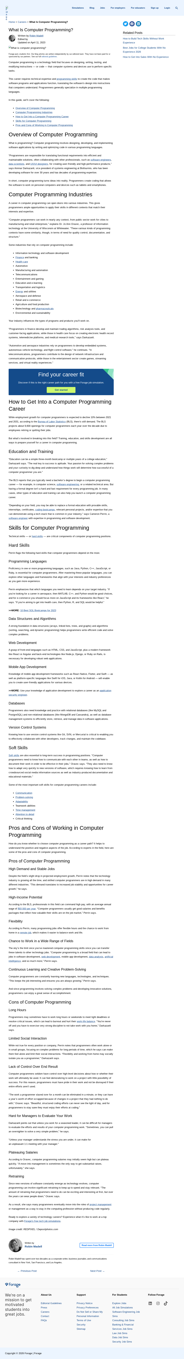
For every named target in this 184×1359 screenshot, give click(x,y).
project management (100, 1204)
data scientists (16, 164)
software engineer (18, 518)
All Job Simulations (122, 1307)
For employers (118, 8)
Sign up (155, 8)
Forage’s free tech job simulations (42, 1221)
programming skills (67, 79)
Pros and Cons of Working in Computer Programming (44, 125)
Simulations (78, 8)
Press (44, 1307)
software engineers (101, 159)
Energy (19, 291)
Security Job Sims (122, 1341)
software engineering (68, 484)
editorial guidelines (49, 56)
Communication (24, 793)
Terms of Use (84, 1320)
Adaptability (22, 801)
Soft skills (14, 755)
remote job (25, 932)
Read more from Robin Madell (97, 1245)
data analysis (96, 956)
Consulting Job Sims (123, 1320)
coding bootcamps (45, 509)
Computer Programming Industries (34, 112)
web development (50, 956)
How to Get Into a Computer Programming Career (42, 116)
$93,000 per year (27, 908)
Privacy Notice (84, 1303)
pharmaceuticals (45, 308)
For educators (138, 8)
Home (12, 22)
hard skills (37, 536)
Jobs (102, 8)
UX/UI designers (39, 164)
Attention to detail (25, 814)
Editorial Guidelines (51, 1303)
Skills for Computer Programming (33, 121)
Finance (20, 257)
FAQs (44, 1320)
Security (81, 1324)
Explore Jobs (119, 1303)
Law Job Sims (119, 1333)
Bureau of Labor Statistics (52, 421)
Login (167, 8)
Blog (92, 8)
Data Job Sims (120, 1337)
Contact (45, 1316)
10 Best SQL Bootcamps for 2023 (38, 610)
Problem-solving (24, 797)
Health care (22, 261)
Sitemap (81, 1329)
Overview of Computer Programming (35, 108)
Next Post (97, 1271)
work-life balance (86, 1021)
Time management (25, 810)
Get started (61, 390)
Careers (22, 22)
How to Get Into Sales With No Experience (146, 57)
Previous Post (27, 1271)
